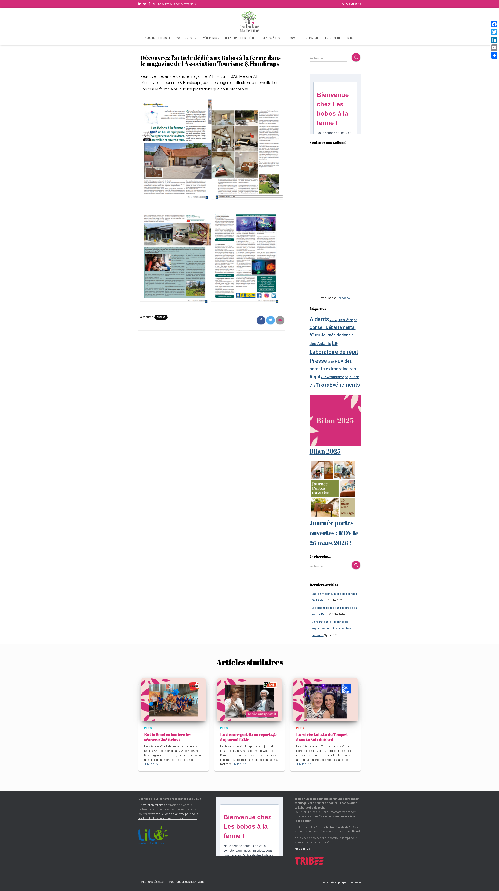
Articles (333, 320)
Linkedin (139, 4)
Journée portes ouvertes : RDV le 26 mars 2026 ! (334, 533)
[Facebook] (494, 24)
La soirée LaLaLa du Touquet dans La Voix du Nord (322, 737)
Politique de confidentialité (186, 882)
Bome (293, 38)
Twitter (144, 4)
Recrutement (332, 38)
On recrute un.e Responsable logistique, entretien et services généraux (331, 628)
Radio (330, 361)
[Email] (494, 47)
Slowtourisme (332, 377)
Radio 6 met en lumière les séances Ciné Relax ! (167, 737)
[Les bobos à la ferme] (249, 21)
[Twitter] (494, 32)
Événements (209, 38)
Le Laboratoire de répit (240, 38)
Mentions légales (152, 882)
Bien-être (345, 320)
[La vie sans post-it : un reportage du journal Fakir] (249, 699)
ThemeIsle (354, 882)
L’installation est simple (152, 805)
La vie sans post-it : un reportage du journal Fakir (248, 737)
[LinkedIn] (494, 40)
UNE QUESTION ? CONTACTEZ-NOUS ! (177, 4)
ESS (317, 335)
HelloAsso (343, 298)
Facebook (149, 4)
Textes (322, 385)
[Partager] (494, 55)
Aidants (319, 319)
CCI (355, 320)
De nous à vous (272, 38)
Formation (311, 38)
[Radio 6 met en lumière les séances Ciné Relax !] (173, 699)
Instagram (153, 4)
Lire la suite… (152, 764)
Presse (350, 38)
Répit (315, 376)
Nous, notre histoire (158, 38)
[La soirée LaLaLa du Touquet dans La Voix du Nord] (325, 699)
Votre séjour (185, 38)
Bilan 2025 (325, 451)
